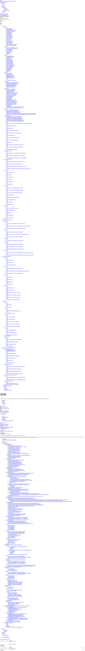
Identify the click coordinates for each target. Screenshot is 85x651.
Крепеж (1, 423)
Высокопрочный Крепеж (4, 424)
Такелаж (1, 426)
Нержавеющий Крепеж (4, 425)
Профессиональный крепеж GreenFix (6, 427)
